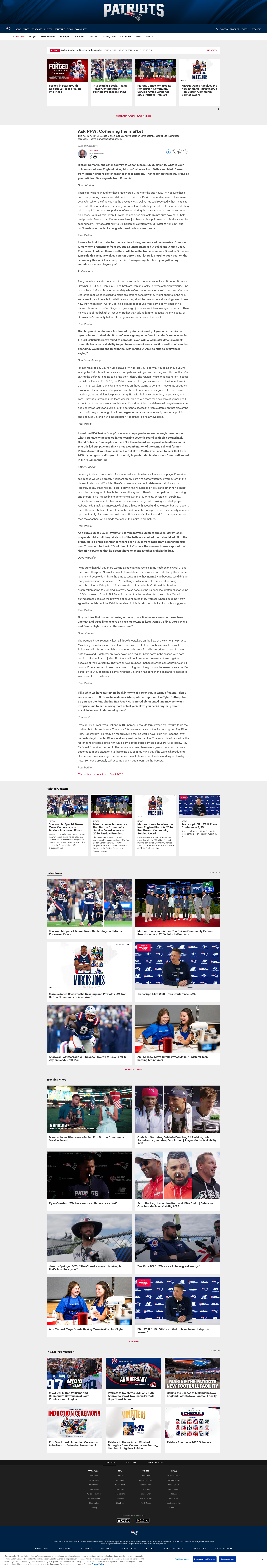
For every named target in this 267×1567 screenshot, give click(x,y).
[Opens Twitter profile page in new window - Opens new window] (90, 157)
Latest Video (94, 1480)
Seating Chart (146, 1494)
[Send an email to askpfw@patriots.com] (95, 157)
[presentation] (219, 109)
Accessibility (86, 1549)
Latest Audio (94, 1485)
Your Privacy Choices (173, 1549)
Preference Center (223, 1549)
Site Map (94, 1508)
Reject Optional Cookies (204, 1559)
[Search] (217, 29)
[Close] (262, 1559)
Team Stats (120, 1489)
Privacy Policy (41, 1549)
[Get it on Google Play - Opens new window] (143, 1521)
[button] (126, 109)
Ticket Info (146, 1476)
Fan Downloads (173, 1489)
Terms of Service (64, 1549)
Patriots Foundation (94, 1494)
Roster (120, 1476)
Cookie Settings (199, 1549)
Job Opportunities (174, 1503)
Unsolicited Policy (128, 1549)
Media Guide (173, 1498)
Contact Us (174, 1508)
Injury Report (120, 1485)
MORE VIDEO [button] (133, 1342)
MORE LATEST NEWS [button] (133, 1069)
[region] (133, 1559)
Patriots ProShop (173, 1476)
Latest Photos (94, 1489)
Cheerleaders (94, 1503)
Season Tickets (145, 1485)
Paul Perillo (93, 151)
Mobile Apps (173, 1494)
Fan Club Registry (173, 1480)
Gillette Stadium (146, 1498)
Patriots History (94, 1498)
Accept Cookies (227, 1559)
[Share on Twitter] (174, 153)
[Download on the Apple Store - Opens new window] (123, 1520)
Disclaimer (106, 1549)
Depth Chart (120, 1480)
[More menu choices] (90, 29)
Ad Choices (150, 1549)
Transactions (120, 1494)
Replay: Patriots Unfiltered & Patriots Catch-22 (82, 50)
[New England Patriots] (133, 1533)
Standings (120, 1503)
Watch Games (146, 1503)
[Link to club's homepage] (7, 28)
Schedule (120, 1498)
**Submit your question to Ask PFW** (100, 774)
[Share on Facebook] (168, 153)
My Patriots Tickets (146, 1480)
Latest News (94, 1476)
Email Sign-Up (173, 1485)
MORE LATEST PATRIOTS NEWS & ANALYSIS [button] (133, 116)
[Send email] (179, 153)
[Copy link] (185, 151)
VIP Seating (145, 1489)
